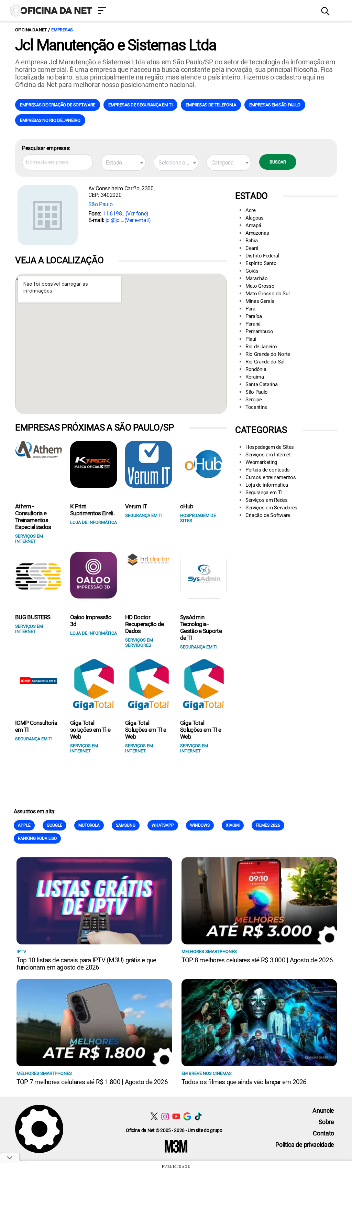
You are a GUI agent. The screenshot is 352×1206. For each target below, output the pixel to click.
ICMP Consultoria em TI (36, 726)
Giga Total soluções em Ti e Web (90, 729)
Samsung (125, 825)
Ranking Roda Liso (37, 838)
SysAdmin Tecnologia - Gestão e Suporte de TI (201, 627)
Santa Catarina (261, 384)
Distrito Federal (262, 256)
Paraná (253, 324)
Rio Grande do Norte (267, 354)
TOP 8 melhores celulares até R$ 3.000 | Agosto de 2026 (257, 960)
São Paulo (100, 204)
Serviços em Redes (266, 500)
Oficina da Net (31, 29)
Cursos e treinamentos (270, 477)
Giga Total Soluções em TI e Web (145, 729)
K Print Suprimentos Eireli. (92, 510)
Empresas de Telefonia (211, 104)
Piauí (250, 339)
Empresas (62, 29)
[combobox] (123, 162)
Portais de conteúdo (267, 470)
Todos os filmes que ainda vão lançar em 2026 (244, 1082)
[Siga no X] (154, 1116)
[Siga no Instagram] (165, 1116)
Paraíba (253, 316)
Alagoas (254, 218)
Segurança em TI (263, 492)
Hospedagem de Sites (269, 447)
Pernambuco (259, 331)
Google (54, 825)
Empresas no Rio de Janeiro (50, 120)
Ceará (251, 248)
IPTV (21, 951)
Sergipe (253, 399)
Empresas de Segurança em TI (140, 104)
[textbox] (123, 163)
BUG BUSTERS (33, 617)
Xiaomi (233, 825)
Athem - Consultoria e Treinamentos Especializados (33, 516)
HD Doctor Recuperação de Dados (144, 624)
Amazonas (257, 233)
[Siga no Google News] (187, 1116)
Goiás (251, 271)
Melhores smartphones (209, 951)
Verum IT (136, 506)
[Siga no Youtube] (176, 1116)
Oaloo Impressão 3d (91, 620)
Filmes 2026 (268, 825)
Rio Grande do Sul (265, 362)
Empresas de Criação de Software (57, 104)
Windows (200, 825)
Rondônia (255, 369)
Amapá (253, 225)
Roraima (254, 377)
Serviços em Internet (268, 455)
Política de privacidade (304, 1144)
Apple (24, 825)
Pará (250, 309)
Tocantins (256, 407)
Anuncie (323, 1110)
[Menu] (204, 11)
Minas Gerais (259, 301)
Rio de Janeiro (261, 346)
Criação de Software (267, 515)
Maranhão (256, 278)
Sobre (326, 1121)
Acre (250, 210)
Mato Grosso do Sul (267, 293)
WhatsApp (163, 825)
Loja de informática (266, 485)
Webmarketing (261, 462)
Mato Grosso (259, 286)
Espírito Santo (261, 263)
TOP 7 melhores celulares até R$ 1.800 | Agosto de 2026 (92, 1082)
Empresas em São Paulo (274, 104)
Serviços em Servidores (271, 508)
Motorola (89, 825)
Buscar (278, 162)
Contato (323, 1133)
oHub (186, 506)
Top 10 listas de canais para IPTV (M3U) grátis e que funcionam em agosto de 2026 (86, 963)
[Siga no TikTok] (198, 1116)
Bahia (251, 240)
